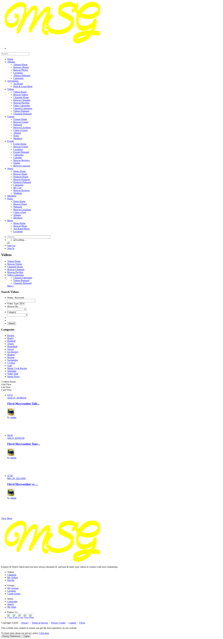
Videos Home (13, 261)
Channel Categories (22, 277)
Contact (72, 623)
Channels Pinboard (22, 283)
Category (11, 312)
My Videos (12, 577)
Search (11, 323)
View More (6, 518)
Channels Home (15, 266)
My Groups (12, 588)
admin (13, 417)
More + (10, 286)
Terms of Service (40, 623)
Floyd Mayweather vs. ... (22, 484)
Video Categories (15, 275)
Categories (12, 601)
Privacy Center (58, 623)
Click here (44, 633)
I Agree (26, 636)
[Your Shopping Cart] (8, 243)
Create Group (13, 593)
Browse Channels (15, 269)
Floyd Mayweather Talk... (23, 403)
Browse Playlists (15, 272)
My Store (11, 607)
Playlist (10, 580)
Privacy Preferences (11, 636)
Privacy (25, 623)
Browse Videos (14, 264)
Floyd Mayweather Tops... (23, 443)
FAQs (82, 623)
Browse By (12, 306)
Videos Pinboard (21, 280)
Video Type (13, 303)
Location (11, 591)
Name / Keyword (15, 297)
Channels (11, 574)
